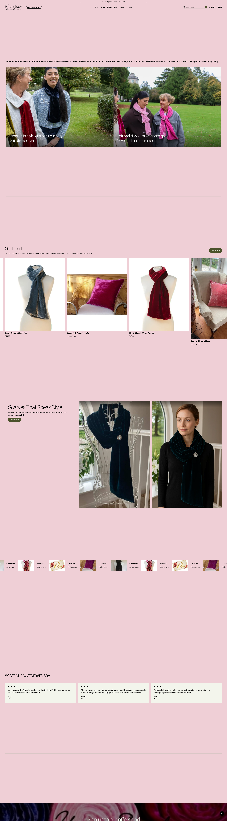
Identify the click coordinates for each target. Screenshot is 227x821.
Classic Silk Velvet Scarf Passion (203, 333)
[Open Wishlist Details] (222, 813)
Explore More (9, 567)
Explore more (40, 567)
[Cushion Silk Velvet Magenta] (159, 294)
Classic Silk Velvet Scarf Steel (78, 333)
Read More (128, 2)
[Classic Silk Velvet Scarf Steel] (97, 294)
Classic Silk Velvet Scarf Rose (16, 333)
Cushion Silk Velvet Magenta (140, 333)
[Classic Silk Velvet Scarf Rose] (35, 294)
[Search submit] (206, 7)
